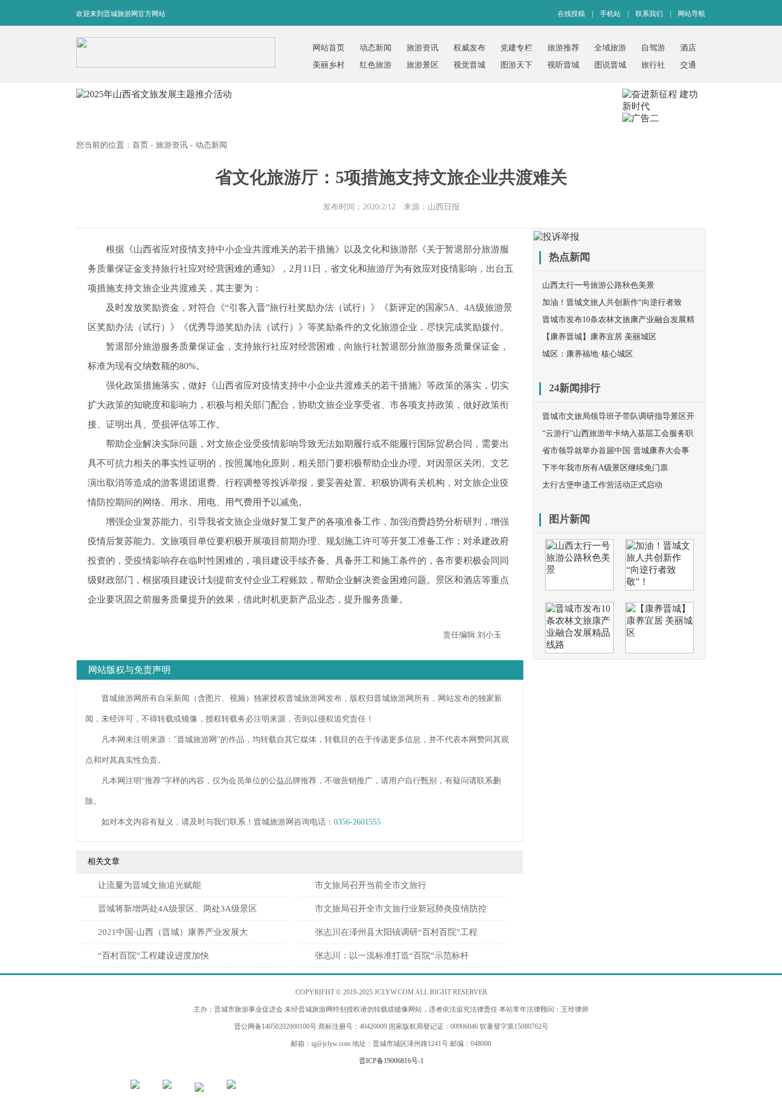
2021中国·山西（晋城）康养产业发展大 (173, 932)
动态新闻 (376, 47)
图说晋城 (610, 65)
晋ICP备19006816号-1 (391, 1061)
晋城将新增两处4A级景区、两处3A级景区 (177, 908)
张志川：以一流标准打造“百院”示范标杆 (392, 955)
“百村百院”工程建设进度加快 (153, 955)
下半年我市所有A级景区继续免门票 (605, 467)
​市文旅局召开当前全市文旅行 (370, 885)
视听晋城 (563, 65)
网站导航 (691, 14)
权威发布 (469, 47)
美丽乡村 (329, 65)
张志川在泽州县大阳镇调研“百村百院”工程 (396, 932)
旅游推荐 (563, 47)
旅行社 (653, 65)
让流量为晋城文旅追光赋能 (149, 885)
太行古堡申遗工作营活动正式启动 (602, 485)
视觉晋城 (469, 65)
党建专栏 (516, 47)
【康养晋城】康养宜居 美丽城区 (599, 336)
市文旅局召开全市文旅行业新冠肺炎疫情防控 (401, 908)
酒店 (688, 47)
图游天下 (516, 65)
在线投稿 (571, 14)
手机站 (610, 14)
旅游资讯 (422, 47)
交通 (688, 65)
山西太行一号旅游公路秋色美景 (598, 285)
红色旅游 (376, 65)
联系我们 (649, 14)
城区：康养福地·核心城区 (587, 354)
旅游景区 (422, 65)
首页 (140, 145)
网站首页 (329, 47)
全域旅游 (610, 47)
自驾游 (653, 47)
